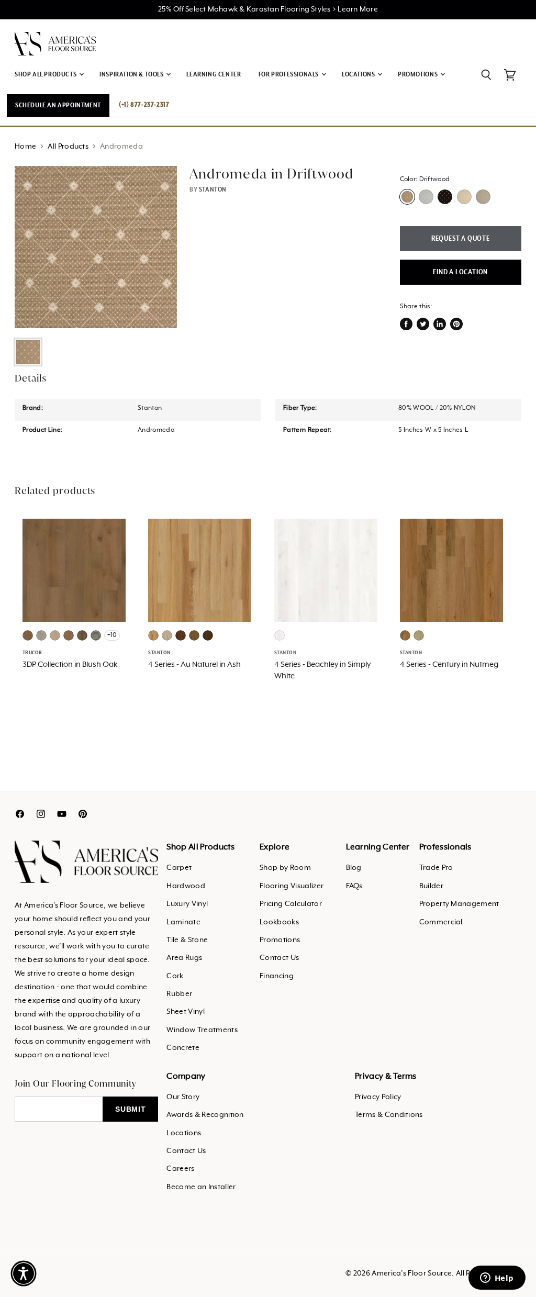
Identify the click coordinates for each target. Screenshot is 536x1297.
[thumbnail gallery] (28, 352)
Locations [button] (359, 75)
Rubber (179, 994)
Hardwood (185, 886)
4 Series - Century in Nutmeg (449, 665)
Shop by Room (285, 868)
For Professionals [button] (289, 75)
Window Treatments (201, 1030)
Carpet (179, 868)
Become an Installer (201, 1187)
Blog (354, 868)
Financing (277, 976)
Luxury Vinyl (187, 904)
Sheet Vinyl (185, 1012)
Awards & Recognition (204, 1115)
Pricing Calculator (291, 904)
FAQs (354, 886)
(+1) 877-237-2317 (144, 105)
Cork (174, 976)
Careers (180, 1169)
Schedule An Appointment (58, 105)
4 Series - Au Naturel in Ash (194, 665)
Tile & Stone (187, 940)
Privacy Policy (378, 1097)
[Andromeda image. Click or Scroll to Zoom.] (96, 247)
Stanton (213, 190)
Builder (431, 886)
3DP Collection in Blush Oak (70, 665)
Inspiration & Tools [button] (132, 75)
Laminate (183, 922)
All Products (68, 146)
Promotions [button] (418, 75)
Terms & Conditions (389, 1115)
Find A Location (460, 272)
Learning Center (213, 75)
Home (25, 146)
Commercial (441, 922)
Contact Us (279, 958)
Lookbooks (279, 922)
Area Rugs (184, 958)
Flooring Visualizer (291, 886)
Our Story (182, 1097)
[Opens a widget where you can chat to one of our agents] (497, 1279)
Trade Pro (436, 868)
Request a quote (460, 238)
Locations (183, 1133)
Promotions (280, 940)
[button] (23, 1273)
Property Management (459, 904)
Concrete (182, 1048)
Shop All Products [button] (46, 75)
